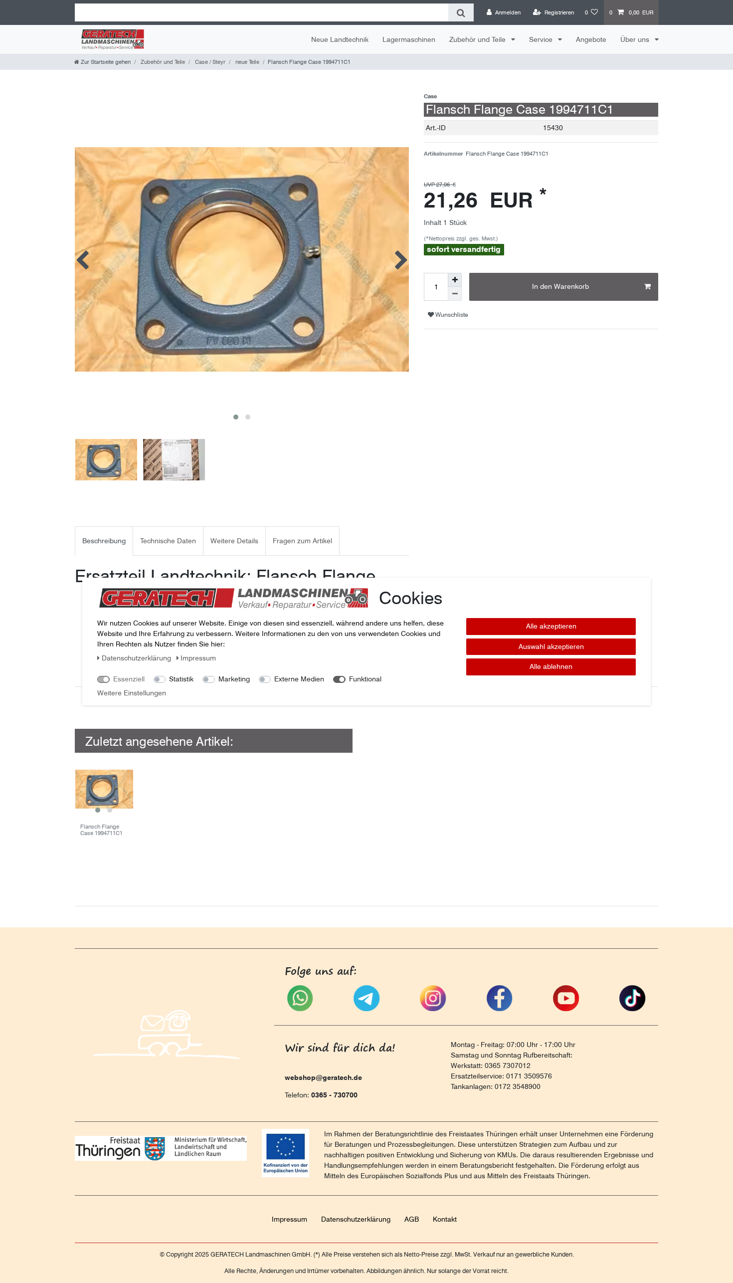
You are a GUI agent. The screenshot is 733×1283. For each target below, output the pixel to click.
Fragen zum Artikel (302, 541)
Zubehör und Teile (478, 39)
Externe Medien (299, 679)
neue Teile (246, 61)
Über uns (635, 39)
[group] (104, 789)
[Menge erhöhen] (455, 280)
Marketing (234, 679)
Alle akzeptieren (551, 626)
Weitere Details (234, 541)
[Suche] (461, 12)
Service (541, 39)
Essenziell (129, 679)
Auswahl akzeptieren (551, 646)
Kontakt (445, 1219)
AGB (411, 1219)
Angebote (591, 39)
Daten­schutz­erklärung (355, 1219)
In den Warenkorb (560, 286)
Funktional (365, 679)
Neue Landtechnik (339, 39)
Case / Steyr (209, 61)
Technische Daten (168, 541)
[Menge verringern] (455, 294)
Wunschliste (451, 314)
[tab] (104, 541)
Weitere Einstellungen (131, 693)
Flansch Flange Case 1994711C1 (101, 830)
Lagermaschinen (408, 39)
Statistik (181, 679)
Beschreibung (104, 541)
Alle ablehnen (551, 666)
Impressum (289, 1219)
